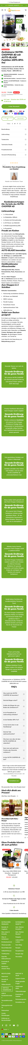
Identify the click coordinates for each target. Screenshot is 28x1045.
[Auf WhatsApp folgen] (18, 1025)
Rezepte (18, 948)
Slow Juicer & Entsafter (5, 933)
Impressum (4, 976)
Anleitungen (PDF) (19, 987)
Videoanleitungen (21, 991)
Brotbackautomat (6, 942)
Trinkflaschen (5, 954)
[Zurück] (1, 5)
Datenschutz (5, 1010)
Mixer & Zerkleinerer (5, 938)
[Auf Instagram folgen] (6, 1025)
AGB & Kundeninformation (6, 995)
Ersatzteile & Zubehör (5, 962)
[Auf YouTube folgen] (14, 1025)
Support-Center (20, 978)
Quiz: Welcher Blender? (20, 933)
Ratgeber (18, 937)
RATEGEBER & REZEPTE (20, 923)
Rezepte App (19, 954)
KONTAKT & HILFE (19, 974)
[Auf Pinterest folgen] (10, 1025)
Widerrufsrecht (6, 984)
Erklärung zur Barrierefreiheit (5, 1019)
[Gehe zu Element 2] (8, 45)
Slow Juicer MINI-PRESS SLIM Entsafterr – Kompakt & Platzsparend (12, 873)
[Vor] (26, 5)
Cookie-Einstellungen (5, 1014)
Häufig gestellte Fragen (20, 982)
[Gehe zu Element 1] (3, 45)
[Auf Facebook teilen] (12, 123)
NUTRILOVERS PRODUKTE (6, 923)
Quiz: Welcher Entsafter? (20, 928)
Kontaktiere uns (20, 1002)
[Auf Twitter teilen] (15, 123)
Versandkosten (10, 94)
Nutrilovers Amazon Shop (5, 967)
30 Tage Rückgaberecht (14, 2)
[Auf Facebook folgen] (2, 1025)
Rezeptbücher (20, 951)
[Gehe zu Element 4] (18, 45)
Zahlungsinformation (6, 1006)
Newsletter (19, 956)
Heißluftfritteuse (6, 951)
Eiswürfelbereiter (6, 948)
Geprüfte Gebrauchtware (6, 957)
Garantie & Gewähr (4, 980)
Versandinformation (6, 1001)
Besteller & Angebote (4, 928)
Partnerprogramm (21, 999)
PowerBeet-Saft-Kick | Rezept (9, 820)
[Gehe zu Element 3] (13, 45)
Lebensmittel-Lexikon (20, 941)
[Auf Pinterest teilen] (17, 123)
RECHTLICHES (5, 973)
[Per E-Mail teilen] (20, 123)
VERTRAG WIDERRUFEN (7, 989)
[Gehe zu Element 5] (23, 45)
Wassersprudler (6, 945)
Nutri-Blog (19, 945)
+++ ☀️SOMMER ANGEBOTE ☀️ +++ (14, 5)
